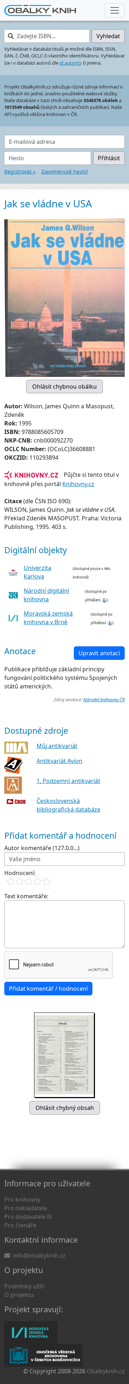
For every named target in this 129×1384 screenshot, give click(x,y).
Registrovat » (19, 171)
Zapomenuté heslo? (64, 171)
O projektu (19, 1295)
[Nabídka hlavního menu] (115, 10)
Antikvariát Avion (59, 761)
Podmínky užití (24, 1286)
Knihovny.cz (78, 484)
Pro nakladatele (25, 1208)
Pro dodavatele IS (28, 1217)
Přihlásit (109, 158)
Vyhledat (108, 36)
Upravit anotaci (99, 653)
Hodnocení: (19, 873)
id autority (70, 63)
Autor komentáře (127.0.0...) (42, 848)
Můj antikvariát (57, 746)
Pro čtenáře (20, 1225)
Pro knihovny (22, 1199)
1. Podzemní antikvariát (68, 781)
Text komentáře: (26, 896)
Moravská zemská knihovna (31, 1332)
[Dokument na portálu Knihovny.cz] (31, 475)
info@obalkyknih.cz (39, 1255)
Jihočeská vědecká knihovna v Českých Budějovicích (43, 1355)
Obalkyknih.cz (106, 1371)
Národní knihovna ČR (104, 699)
